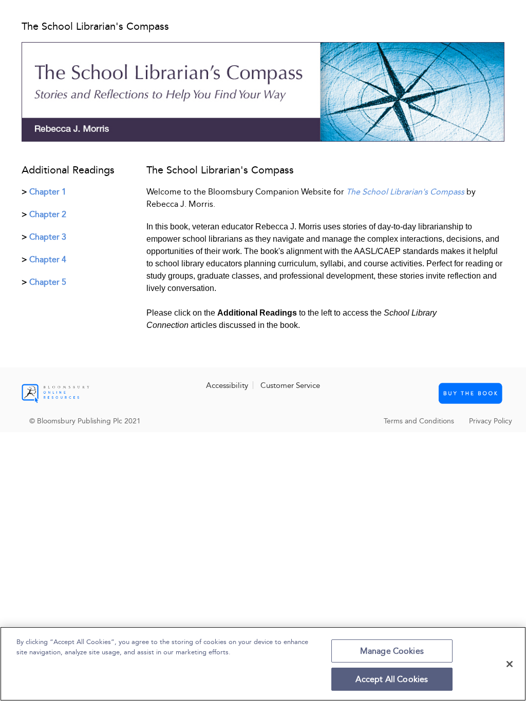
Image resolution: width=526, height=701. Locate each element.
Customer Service (290, 385)
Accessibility (227, 385)
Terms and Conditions (419, 421)
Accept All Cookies (391, 679)
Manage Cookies (392, 651)
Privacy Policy (490, 421)
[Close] (509, 664)
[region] (263, 664)
